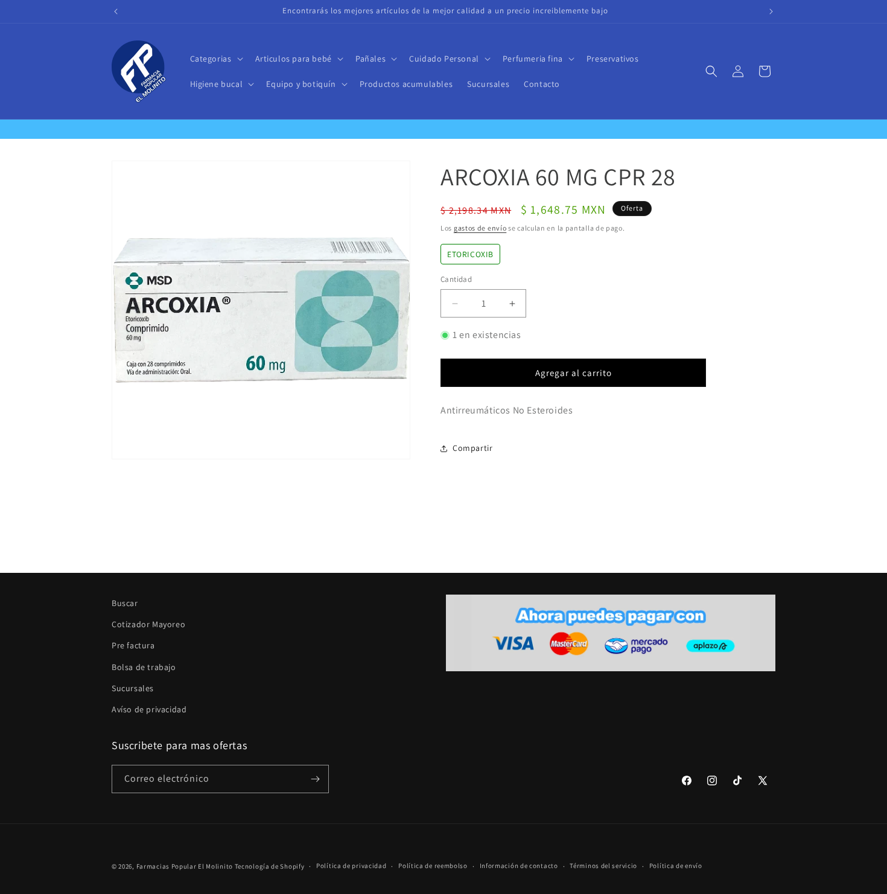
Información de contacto (519, 865)
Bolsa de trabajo (144, 667)
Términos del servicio (603, 865)
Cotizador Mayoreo (148, 624)
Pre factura (133, 645)
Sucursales (133, 688)
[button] (215, 58)
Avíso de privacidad (149, 709)
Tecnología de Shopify (270, 866)
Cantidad (456, 280)
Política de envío (675, 865)
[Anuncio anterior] (116, 11)
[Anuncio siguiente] (771, 11)
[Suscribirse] (315, 779)
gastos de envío (480, 228)
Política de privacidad (351, 865)
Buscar (125, 603)
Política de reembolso (433, 865)
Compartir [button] (472, 447)
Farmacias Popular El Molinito (184, 866)
